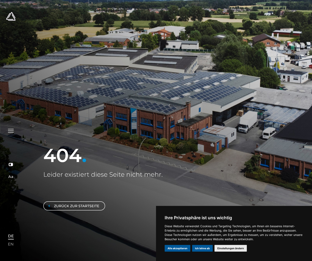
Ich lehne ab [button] (202, 248)
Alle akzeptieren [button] (177, 248)
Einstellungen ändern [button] (230, 248)
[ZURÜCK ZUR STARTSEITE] (74, 197)
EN (11, 244)
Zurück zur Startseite (76, 206)
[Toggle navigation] (11, 77)
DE (11, 236)
